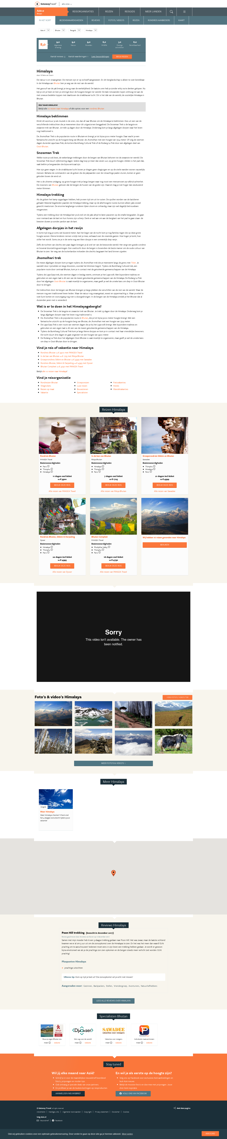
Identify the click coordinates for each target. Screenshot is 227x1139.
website (57, 1043)
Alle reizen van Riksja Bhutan (113, 491)
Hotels (116, 385)
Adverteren (41, 1111)
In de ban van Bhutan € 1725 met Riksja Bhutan (62, 356)
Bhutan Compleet (99, 536)
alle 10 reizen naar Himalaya (54, 371)
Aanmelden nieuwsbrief (68, 1093)
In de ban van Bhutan (101, 456)
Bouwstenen (82, 389)
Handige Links (54, 1111)
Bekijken (164, 544)
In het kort (45, 20)
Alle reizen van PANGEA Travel (62, 491)
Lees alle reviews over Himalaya (113, 1000)
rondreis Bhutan (97, 108)
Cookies (126, 1111)
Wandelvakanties (120, 389)
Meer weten (127, 1134)
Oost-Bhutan (42, 146)
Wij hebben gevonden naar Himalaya (164, 537)
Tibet (133, 262)
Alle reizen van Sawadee (164, 491)
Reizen (136, 20)
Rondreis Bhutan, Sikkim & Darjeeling (57, 536)
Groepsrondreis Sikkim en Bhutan (158, 456)
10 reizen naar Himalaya (58, 108)
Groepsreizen (83, 382)
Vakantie (44, 392)
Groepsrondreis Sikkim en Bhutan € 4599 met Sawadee (66, 359)
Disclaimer (116, 1111)
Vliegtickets (46, 385)
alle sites (66, 4)
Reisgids (73, 30)
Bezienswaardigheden (71, 20)
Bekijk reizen (122, 56)
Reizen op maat (47, 389)
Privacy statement (102, 1111)
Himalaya (89, 30)
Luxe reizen (82, 385)
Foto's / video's (116, 20)
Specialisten (82, 392)
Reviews (96, 20)
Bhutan (57, 30)
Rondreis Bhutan (48, 456)
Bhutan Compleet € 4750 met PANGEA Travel (62, 366)
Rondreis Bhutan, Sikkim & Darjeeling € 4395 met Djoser (67, 363)
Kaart (181, 20)
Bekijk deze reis (62, 485)
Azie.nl (42, 30)
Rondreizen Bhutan (49, 382)
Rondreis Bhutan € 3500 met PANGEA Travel (61, 352)
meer (46, 1043)
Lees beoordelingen (100, 56)
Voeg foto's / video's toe (177, 697)
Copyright (88, 1111)
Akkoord (210, 1133)
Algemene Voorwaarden (72, 1111)
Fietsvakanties (119, 382)
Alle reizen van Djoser (62, 571)
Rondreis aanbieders (159, 20)
